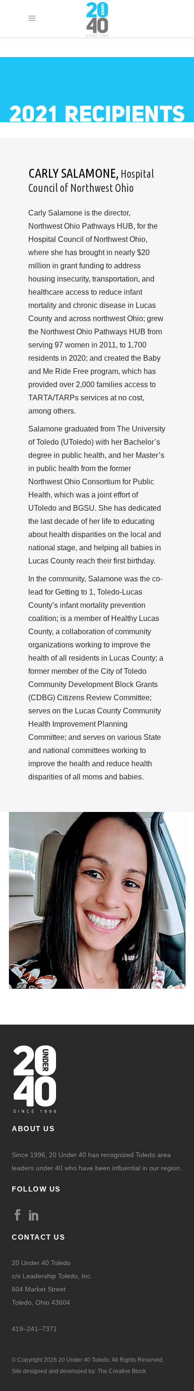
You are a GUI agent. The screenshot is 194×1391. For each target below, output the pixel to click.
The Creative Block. (122, 1371)
